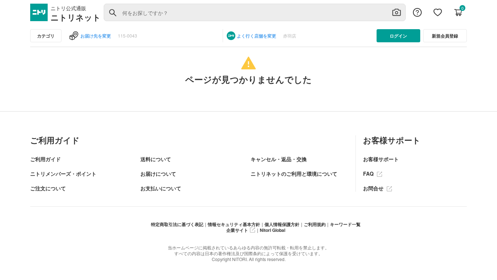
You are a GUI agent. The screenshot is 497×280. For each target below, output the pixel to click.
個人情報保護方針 (282, 224)
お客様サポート (381, 159)
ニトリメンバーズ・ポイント (63, 173)
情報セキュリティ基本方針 (234, 224)
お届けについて (158, 173)
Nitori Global (272, 230)
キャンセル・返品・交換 (279, 159)
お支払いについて (160, 188)
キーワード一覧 (345, 224)
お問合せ (374, 188)
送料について (155, 159)
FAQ (369, 173)
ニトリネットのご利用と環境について (294, 173)
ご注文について (48, 188)
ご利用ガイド (45, 159)
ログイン (398, 35)
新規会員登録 (445, 35)
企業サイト (237, 230)
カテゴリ (46, 35)
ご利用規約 (315, 224)
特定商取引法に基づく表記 (177, 224)
